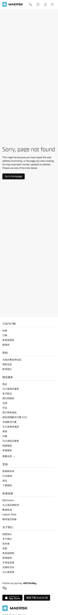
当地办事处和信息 (11, 359)
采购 (4, 548)
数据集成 (7, 509)
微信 (4, 588)
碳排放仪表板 (9, 519)
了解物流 (7, 485)
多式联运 (7, 393)
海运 (4, 384)
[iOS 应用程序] (12, 598)
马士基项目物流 (10, 426)
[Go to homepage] (12, 4)
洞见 (4, 480)
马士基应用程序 (10, 505)
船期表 (6, 344)
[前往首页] (15, 610)
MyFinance (8, 500)
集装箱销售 (8, 553)
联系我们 (7, 369)
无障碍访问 (8, 567)
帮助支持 (38, 4)
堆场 (4, 431)
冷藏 (4, 436)
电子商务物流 (9, 412)
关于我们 (7, 539)
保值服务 (7, 450)
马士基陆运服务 (10, 440)
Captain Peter (9, 514)
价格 (4, 330)
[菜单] (52, 4)
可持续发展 (8, 562)
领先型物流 (8, 398)
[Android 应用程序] (37, 598)
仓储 (4, 403)
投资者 (6, 543)
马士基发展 (8, 572)
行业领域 (7, 476)
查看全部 (7, 456)
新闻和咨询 (8, 471)
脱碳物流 (7, 445)
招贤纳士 (7, 534)
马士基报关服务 (10, 388)
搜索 (31, 4)
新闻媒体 (7, 557)
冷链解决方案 (9, 422)
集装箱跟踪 (8, 340)
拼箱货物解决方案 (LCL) (14, 417)
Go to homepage (13, 176)
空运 (4, 407)
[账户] (45, 4)
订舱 (4, 335)
